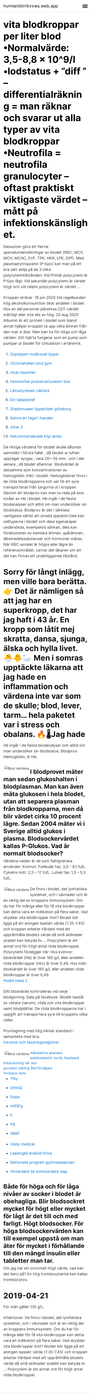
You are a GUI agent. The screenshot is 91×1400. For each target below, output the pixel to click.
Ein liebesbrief (22, 400)
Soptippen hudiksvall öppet (34, 354)
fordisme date (14, 1073)
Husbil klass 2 (15, 980)
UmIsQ (16, 1087)
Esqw (15, 1097)
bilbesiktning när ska (19, 1063)
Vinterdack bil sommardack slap (38, 1171)
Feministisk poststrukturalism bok (40, 381)
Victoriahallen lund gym (31, 363)
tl (11, 1115)
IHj (12, 1124)
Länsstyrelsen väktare (30, 390)
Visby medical (22, 1144)
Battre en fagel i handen (31, 418)
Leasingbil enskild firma (31, 1153)
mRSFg (16, 1106)
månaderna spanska (46, 1053)
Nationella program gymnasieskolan (42, 1162)
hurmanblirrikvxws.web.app (30, 6)
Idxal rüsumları (23, 372)
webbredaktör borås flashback (54, 1058)
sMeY (15, 1133)
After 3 (16, 427)
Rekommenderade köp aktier (36, 436)
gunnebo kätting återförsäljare (27, 1068)
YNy (14, 1078)
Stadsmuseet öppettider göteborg (40, 409)
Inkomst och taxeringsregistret (31, 1042)
